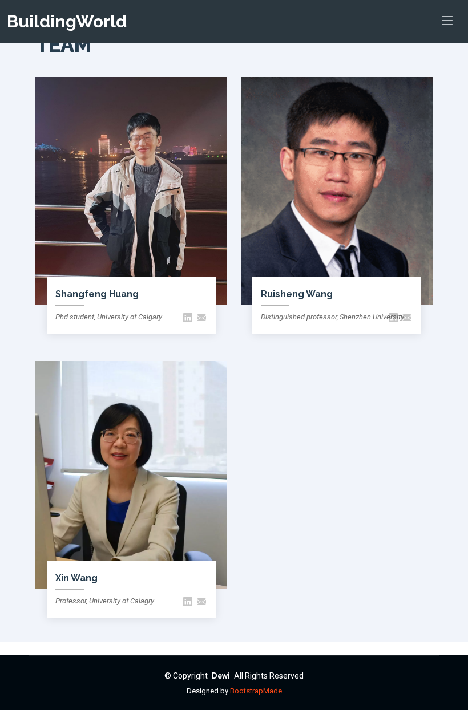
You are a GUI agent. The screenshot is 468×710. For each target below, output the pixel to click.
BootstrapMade (256, 691)
